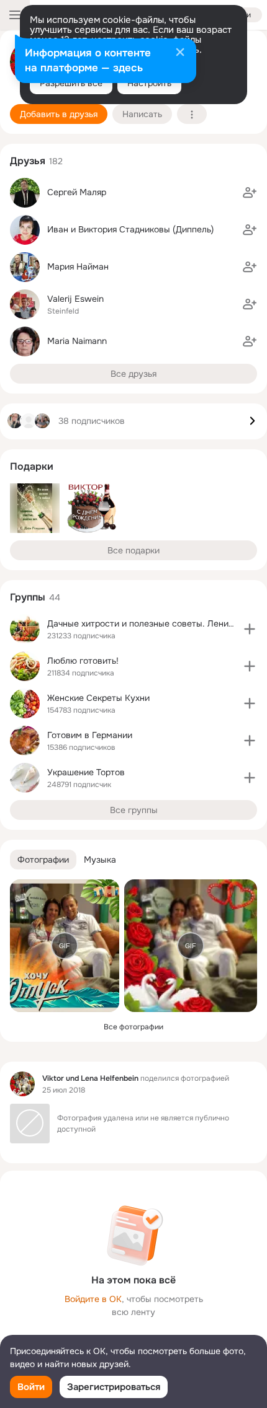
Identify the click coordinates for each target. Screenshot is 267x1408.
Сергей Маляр (76, 192)
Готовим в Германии (89, 735)
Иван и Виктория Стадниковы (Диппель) (130, 229)
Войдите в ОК (93, 1299)
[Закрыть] (180, 53)
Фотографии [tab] (43, 859)
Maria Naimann (77, 340)
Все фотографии (133, 1027)
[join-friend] (249, 192)
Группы (27, 597)
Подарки (31, 466)
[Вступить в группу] (249, 629)
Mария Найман (78, 266)
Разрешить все (71, 83)
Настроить (149, 83)
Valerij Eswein (75, 298)
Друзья (27, 160)
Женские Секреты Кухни (98, 697)
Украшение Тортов (86, 772)
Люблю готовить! (83, 660)
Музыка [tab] (100, 859)
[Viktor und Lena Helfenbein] (22, 1083)
